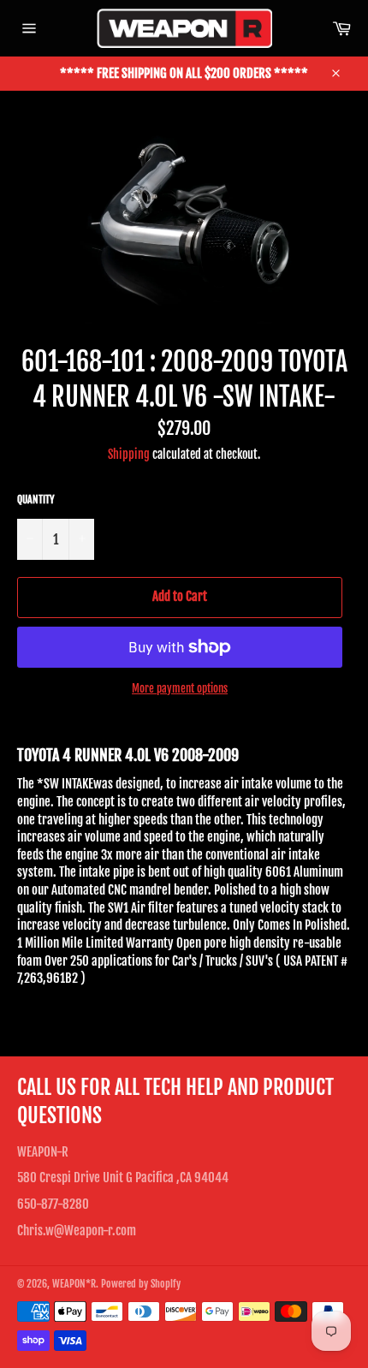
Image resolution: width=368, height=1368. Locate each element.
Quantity (36, 499)
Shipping (129, 454)
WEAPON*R (74, 1283)
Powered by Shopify (141, 1283)
